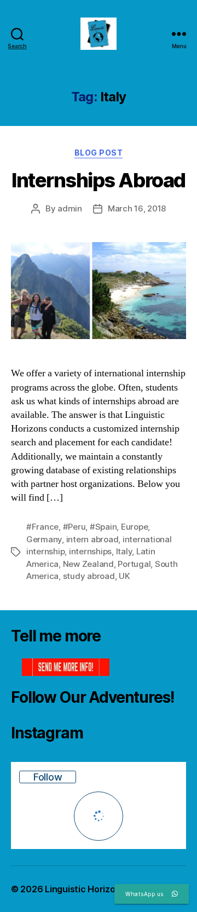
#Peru (74, 526)
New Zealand (88, 564)
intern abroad (92, 539)
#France (42, 526)
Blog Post (98, 152)
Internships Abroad (98, 180)
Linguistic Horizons (85, 889)
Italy (124, 551)
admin (69, 208)
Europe (134, 526)
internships (90, 551)
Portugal (134, 564)
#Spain (103, 526)
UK (124, 576)
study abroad (89, 576)
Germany (44, 539)
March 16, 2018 (137, 208)
